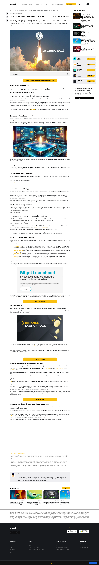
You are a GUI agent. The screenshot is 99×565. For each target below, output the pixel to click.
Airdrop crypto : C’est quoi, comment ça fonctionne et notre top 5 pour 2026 (88, 42)
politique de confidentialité (55, 563)
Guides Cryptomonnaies (20, 10)
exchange (49, 209)
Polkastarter (16, 256)
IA (10, 554)
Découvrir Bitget (40, 302)
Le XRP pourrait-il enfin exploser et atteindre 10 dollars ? (87, 34)
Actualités (24, 4)
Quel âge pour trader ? (34, 547)
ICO (14, 182)
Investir (83, 46)
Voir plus (66, 488)
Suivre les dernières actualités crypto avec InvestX (40, 80)
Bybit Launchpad (17, 253)
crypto (41, 89)
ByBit (11, 381)
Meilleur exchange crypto (57, 4)
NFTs (11, 552)
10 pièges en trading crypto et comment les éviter (88, 48)
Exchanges (12, 549)
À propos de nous (84, 544)
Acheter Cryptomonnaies (35, 544)
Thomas (16, 28)
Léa (69, 28)
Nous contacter (84, 545)
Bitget (60, 295)
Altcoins (11, 547)
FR (81, 4)
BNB (11, 415)
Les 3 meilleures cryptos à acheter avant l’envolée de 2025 (87, 26)
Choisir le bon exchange (62, 547)
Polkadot (61, 368)
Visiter (91, 59)
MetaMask (44, 227)
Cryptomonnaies (38, 4)
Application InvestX (84, 547)
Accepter (92, 563)
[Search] (79, 4)
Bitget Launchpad (17, 246)
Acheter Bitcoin (70, 4)
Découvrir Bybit (40, 399)
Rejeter (84, 563)
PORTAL (35, 354)
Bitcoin (11, 544)
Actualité (83, 24)
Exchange (83, 13)
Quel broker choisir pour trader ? (37, 549)
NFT (33, 346)
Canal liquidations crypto (62, 549)
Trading (46, 4)
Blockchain (12, 551)
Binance (33, 109)
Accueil (11, 10)
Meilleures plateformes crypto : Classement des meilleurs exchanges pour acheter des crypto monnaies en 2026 (87, 17)
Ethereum (12, 545)
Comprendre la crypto (61, 544)
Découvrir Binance (40, 359)
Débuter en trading (33, 545)
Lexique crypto (60, 545)
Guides (30, 4)
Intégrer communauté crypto (84, 98)
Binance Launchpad (18, 250)
